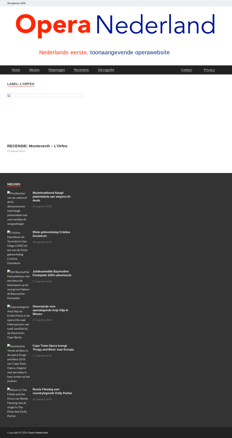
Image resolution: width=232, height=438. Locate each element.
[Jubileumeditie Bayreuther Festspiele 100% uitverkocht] (18, 272)
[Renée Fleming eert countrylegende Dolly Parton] (18, 389)
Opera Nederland (38, 432)
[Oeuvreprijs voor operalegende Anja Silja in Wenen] (18, 306)
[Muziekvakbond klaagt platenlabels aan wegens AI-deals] (18, 193)
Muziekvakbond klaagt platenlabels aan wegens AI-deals (52, 196)
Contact (186, 70)
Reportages (57, 70)
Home (16, 70)
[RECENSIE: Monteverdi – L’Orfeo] (45, 117)
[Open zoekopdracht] (223, 69)
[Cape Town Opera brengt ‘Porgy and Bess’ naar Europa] (18, 346)
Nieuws (34, 70)
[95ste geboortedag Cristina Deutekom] (18, 232)
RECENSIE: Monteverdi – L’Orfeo (37, 146)
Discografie (106, 70)
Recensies (81, 70)
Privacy (209, 70)
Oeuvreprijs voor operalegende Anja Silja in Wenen (50, 310)
